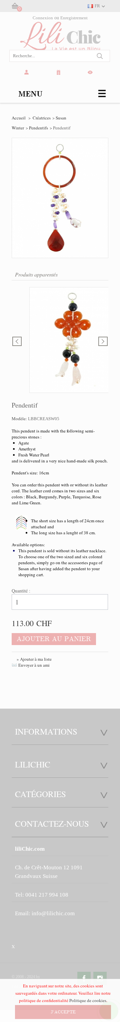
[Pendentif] (71, 340)
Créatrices (42, 118)
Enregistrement (74, 17)
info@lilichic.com (53, 913)
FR (97, 5)
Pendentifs (38, 128)
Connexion (43, 17)
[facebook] (84, 978)
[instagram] (100, 978)
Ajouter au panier (54, 639)
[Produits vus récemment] (91, 73)
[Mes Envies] (60, 73)
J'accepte (63, 1012)
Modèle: (20, 419)
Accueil (19, 118)
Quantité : (21, 591)
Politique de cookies (87, 1000)
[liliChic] (60, 42)
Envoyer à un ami (34, 665)
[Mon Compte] (28, 73)
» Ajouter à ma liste (34, 659)
